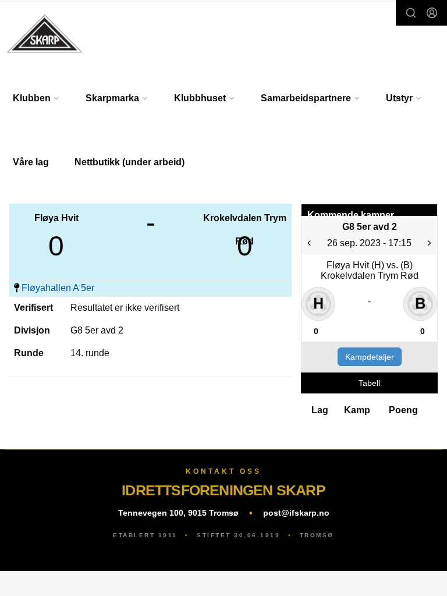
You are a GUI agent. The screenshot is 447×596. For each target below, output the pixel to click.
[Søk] (410, 12)
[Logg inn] (431, 12)
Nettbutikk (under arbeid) (129, 162)
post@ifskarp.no (296, 512)
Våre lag (31, 162)
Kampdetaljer (369, 356)
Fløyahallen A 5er (58, 288)
